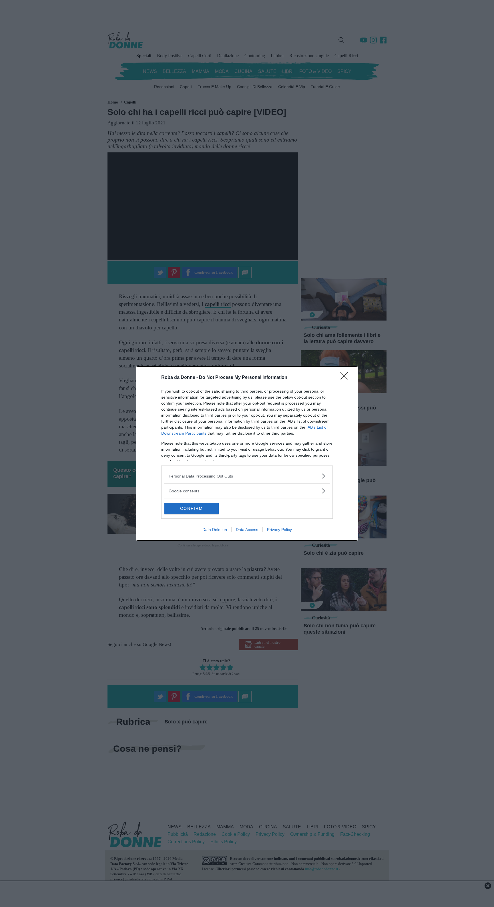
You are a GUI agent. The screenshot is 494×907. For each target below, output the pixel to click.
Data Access (247, 529)
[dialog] (247, 453)
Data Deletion (214, 529)
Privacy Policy (279, 529)
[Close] (345, 377)
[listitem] (247, 476)
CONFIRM (191, 508)
